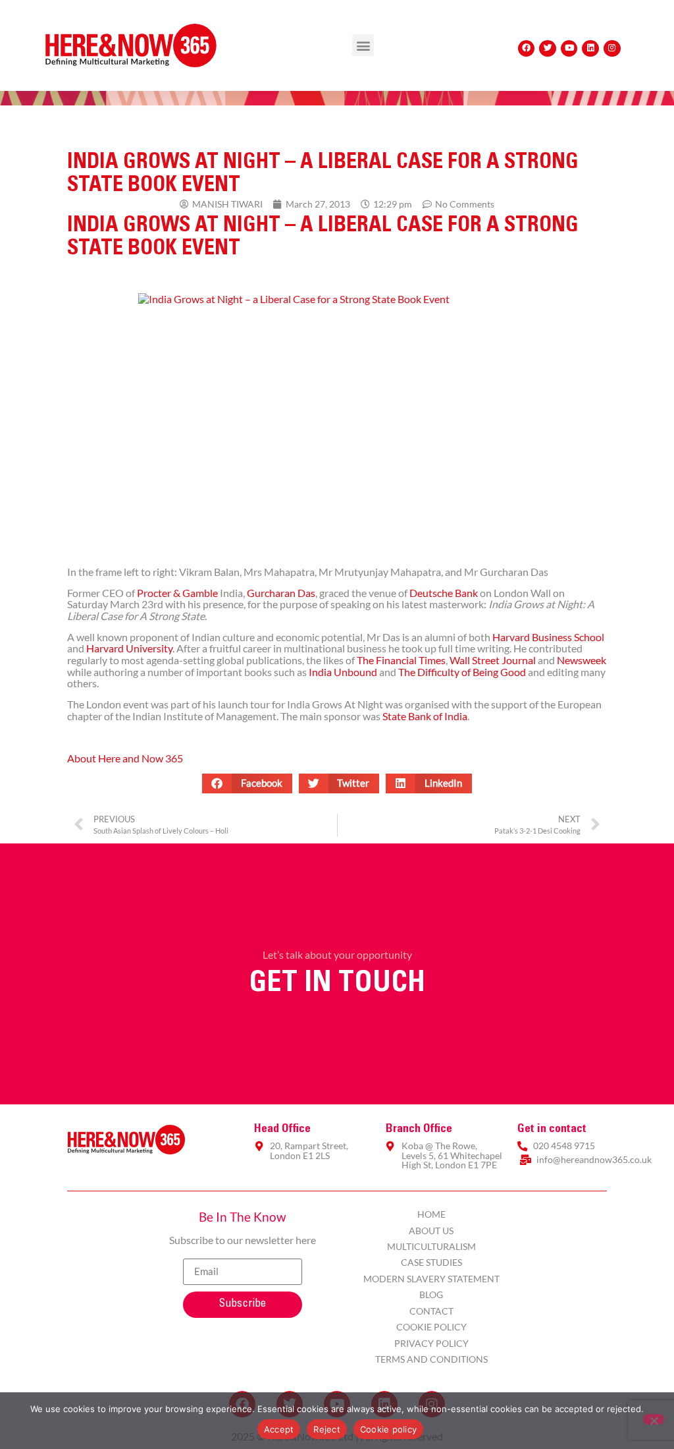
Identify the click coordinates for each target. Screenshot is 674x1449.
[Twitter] (547, 48)
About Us (431, 1230)
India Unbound (343, 672)
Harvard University (129, 648)
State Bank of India (424, 716)
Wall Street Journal (493, 660)
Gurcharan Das (281, 592)
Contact (431, 1311)
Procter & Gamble (177, 592)
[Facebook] (526, 48)
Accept (279, 1429)
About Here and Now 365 (125, 758)
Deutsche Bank (443, 592)
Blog (431, 1294)
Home (431, 1214)
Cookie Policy (431, 1326)
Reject (326, 1429)
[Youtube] (569, 48)
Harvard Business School (548, 637)
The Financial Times (401, 660)
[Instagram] (612, 48)
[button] (363, 45)
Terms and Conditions (431, 1359)
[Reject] (653, 1419)
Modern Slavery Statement (431, 1278)
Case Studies (431, 1262)
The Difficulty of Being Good (462, 672)
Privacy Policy (431, 1343)
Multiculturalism (431, 1246)
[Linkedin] (590, 48)
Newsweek (581, 660)
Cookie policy (388, 1429)
